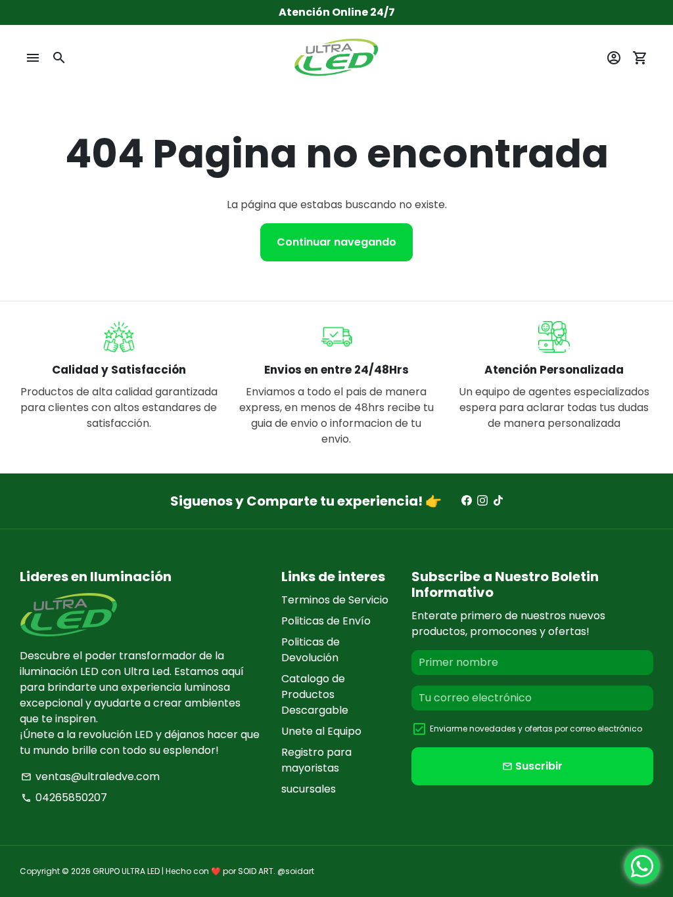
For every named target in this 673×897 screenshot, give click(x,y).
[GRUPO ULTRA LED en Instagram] (482, 500)
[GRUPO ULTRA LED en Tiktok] (498, 500)
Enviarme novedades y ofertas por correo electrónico (536, 728)
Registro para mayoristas (316, 760)
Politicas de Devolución (310, 649)
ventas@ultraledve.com (90, 776)
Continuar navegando (336, 242)
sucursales (308, 789)
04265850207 (64, 797)
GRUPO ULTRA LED (126, 871)
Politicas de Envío (326, 620)
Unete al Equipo (321, 731)
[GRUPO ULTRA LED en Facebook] (466, 500)
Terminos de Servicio (334, 599)
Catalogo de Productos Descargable (314, 694)
